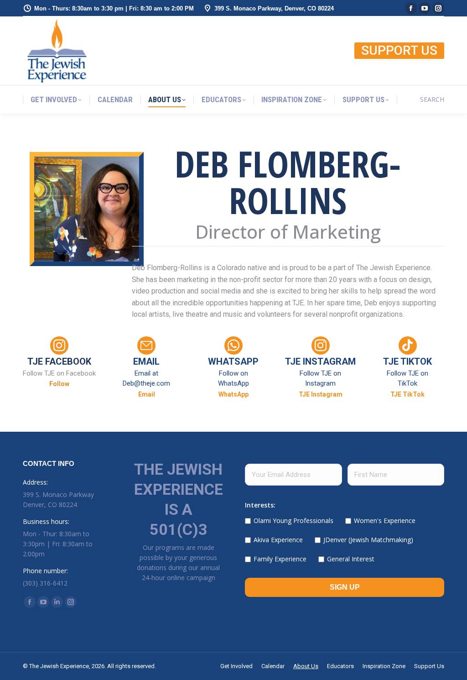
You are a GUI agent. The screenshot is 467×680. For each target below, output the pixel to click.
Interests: (260, 505)
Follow (59, 383)
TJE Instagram (320, 394)
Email (146, 394)
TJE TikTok (407, 394)
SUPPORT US (399, 50)
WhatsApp (233, 394)
